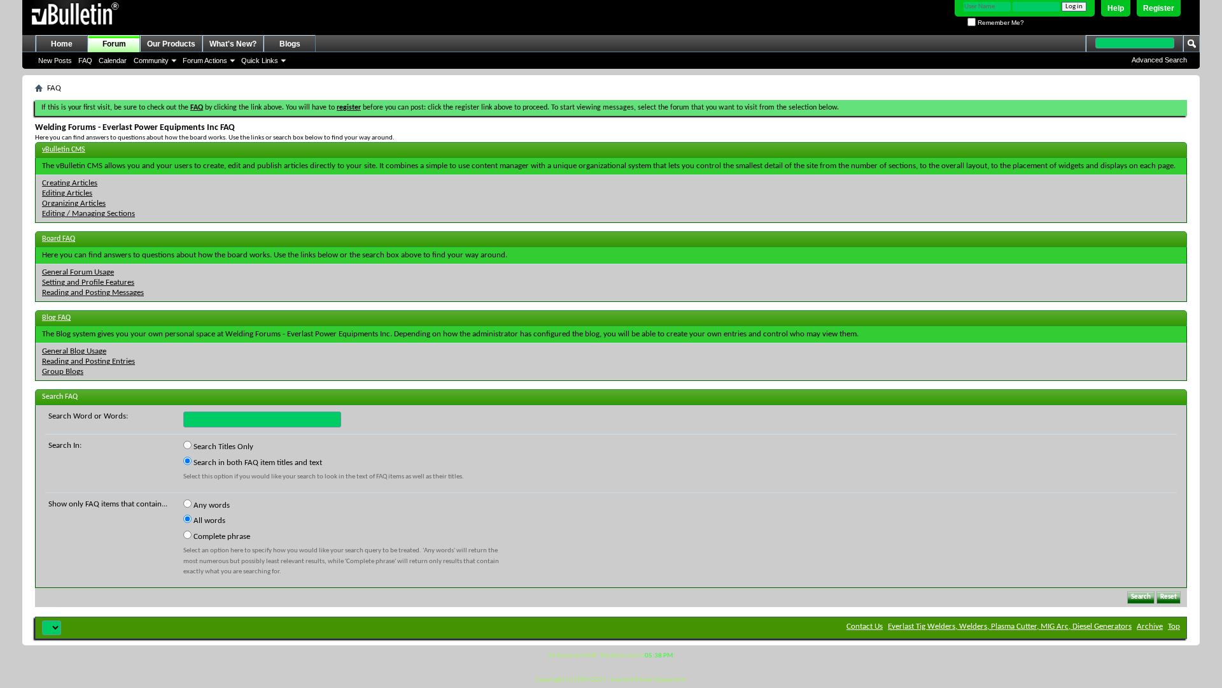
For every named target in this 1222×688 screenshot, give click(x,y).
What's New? (232, 43)
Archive (1150, 626)
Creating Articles (69, 183)
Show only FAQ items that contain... (107, 504)
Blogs (289, 43)
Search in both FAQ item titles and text (257, 463)
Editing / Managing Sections (88, 214)
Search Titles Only (222, 447)
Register (1158, 8)
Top (1174, 626)
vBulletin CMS (63, 150)
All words (208, 521)
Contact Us (864, 626)
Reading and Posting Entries (88, 361)
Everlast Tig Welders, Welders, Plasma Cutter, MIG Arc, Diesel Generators (1010, 626)
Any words (211, 505)
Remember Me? (1000, 22)
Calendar (113, 60)
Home (62, 43)
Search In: (64, 445)
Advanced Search (1159, 60)
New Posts (55, 60)
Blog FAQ (56, 318)
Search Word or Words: (88, 416)
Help (1115, 8)
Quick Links (259, 60)
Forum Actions (205, 60)
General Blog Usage (74, 351)
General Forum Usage (78, 272)
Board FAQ (58, 239)
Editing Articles (67, 193)
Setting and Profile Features (88, 282)
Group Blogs (62, 372)
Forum (114, 43)
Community (151, 60)
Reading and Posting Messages (93, 293)
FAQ (85, 60)
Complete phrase (221, 537)
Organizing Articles (74, 203)
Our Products (171, 43)
